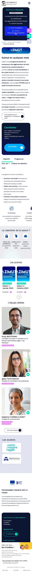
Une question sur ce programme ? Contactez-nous (12, 116)
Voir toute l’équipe (12, 430)
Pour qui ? (6, 163)
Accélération (6, 524)
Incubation (6, 522)
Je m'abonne (10, 534)
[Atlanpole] (9, 3)
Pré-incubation (7, 520)
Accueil (4, 42)
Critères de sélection (19, 163)
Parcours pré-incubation (14, 42)
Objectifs (6, 159)
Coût (3, 168)
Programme (19, 159)
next (19, 297)
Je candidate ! (12, 147)
